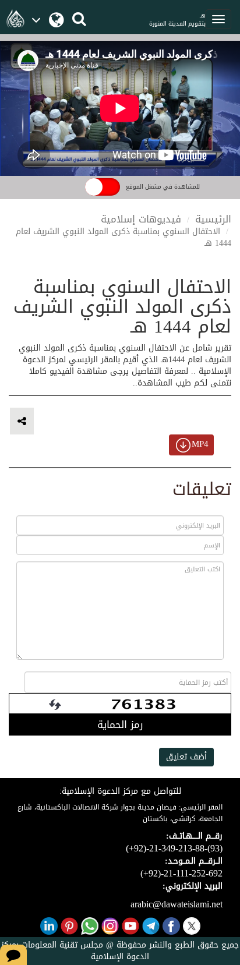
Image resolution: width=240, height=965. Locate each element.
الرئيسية (213, 219)
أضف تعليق (186, 757)
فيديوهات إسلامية (141, 219)
